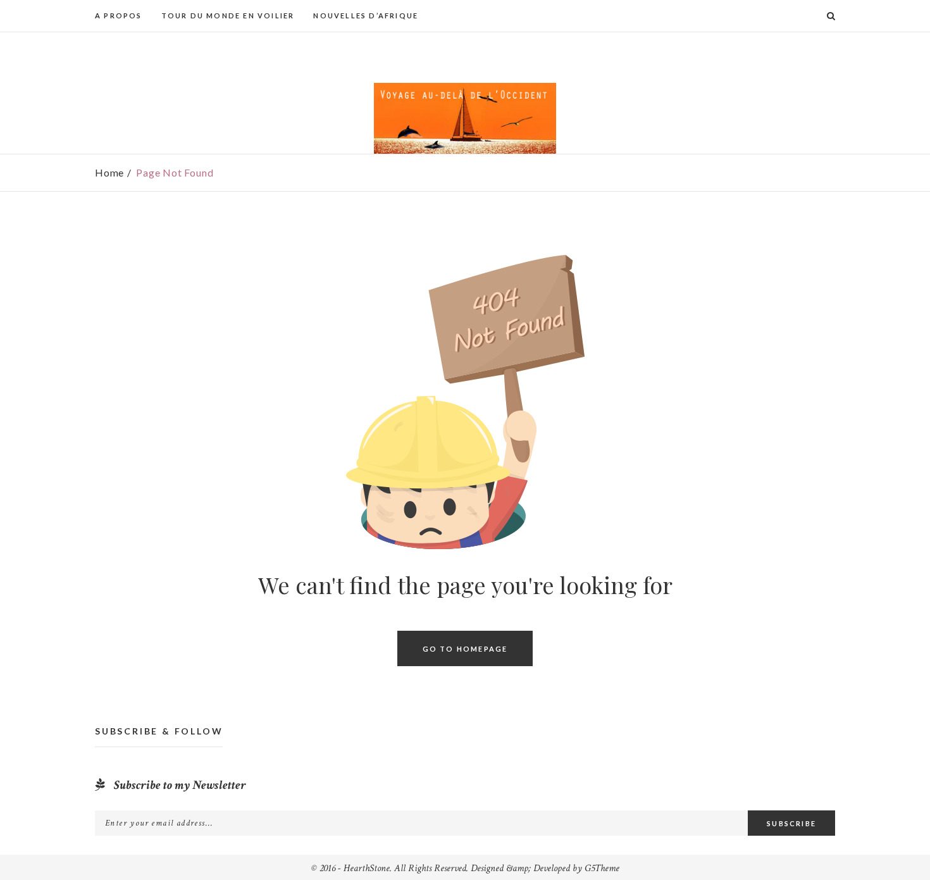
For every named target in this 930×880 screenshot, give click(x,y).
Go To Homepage (465, 648)
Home (109, 172)
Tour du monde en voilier (228, 15)
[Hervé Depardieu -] (464, 118)
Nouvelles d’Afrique (365, 15)
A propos (118, 15)
